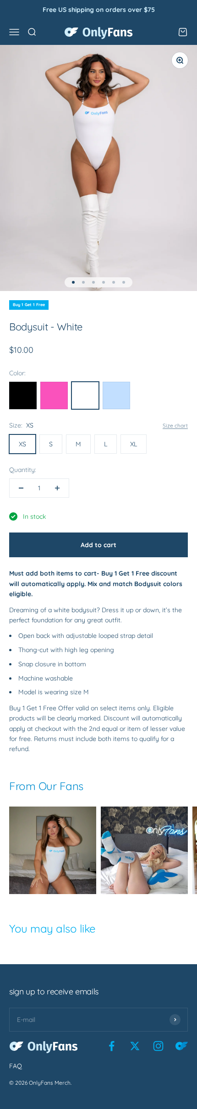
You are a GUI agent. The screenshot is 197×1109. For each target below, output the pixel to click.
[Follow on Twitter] (135, 1046)
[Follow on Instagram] (158, 1046)
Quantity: (22, 470)
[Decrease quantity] (21, 488)
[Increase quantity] (57, 488)
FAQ (15, 1066)
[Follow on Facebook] (111, 1046)
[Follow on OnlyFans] (181, 1046)
